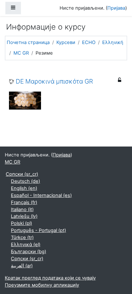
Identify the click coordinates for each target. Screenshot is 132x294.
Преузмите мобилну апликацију (42, 285)
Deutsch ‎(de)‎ (25, 181)
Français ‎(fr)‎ (24, 202)
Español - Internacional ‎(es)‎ (41, 195)
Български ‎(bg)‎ (28, 251)
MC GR (21, 53)
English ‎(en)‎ (24, 188)
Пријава (116, 8)
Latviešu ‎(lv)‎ (24, 216)
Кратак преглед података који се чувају (50, 278)
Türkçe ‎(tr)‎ (22, 237)
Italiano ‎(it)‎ (22, 209)
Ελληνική (112, 42)
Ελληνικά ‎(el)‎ (25, 244)
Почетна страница (28, 42)
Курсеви (65, 42)
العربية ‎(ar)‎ (22, 266)
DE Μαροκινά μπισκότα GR (54, 81)
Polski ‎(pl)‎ (21, 223)
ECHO (88, 42)
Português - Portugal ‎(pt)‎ (38, 230)
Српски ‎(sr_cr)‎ (22, 174)
